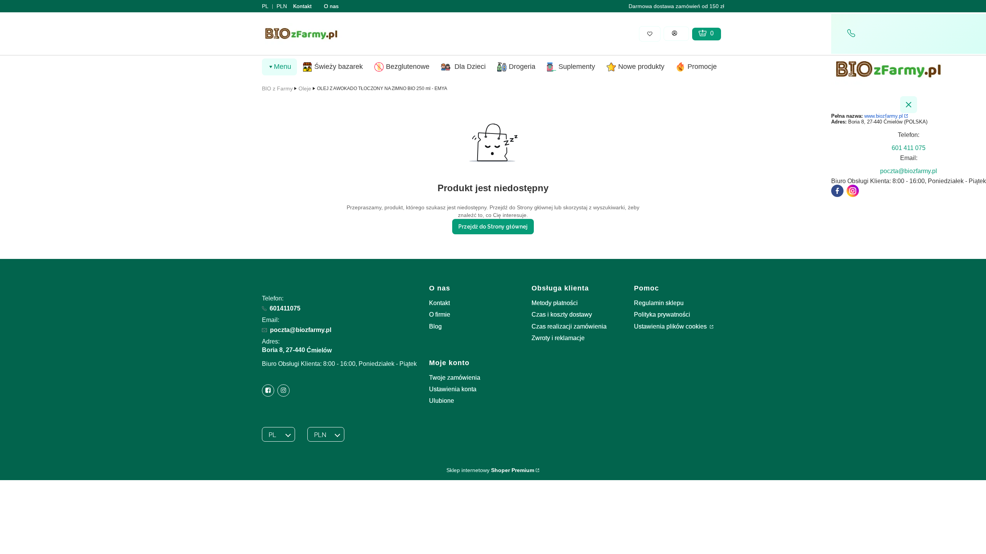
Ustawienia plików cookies (671, 326)
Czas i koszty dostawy (562, 314)
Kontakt (302, 6)
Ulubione (441, 400)
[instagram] (853, 191)
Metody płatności (555, 303)
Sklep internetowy (490, 470)
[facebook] (837, 191)
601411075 (285, 308)
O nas (331, 6)
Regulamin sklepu (659, 303)
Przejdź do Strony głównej (493, 227)
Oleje (304, 88)
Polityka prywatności (662, 314)
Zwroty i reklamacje (558, 338)
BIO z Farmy (277, 88)
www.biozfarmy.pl (883, 116)
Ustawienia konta (452, 389)
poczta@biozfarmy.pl (300, 330)
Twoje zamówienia (454, 377)
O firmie (439, 314)
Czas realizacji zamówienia (569, 326)
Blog (435, 326)
